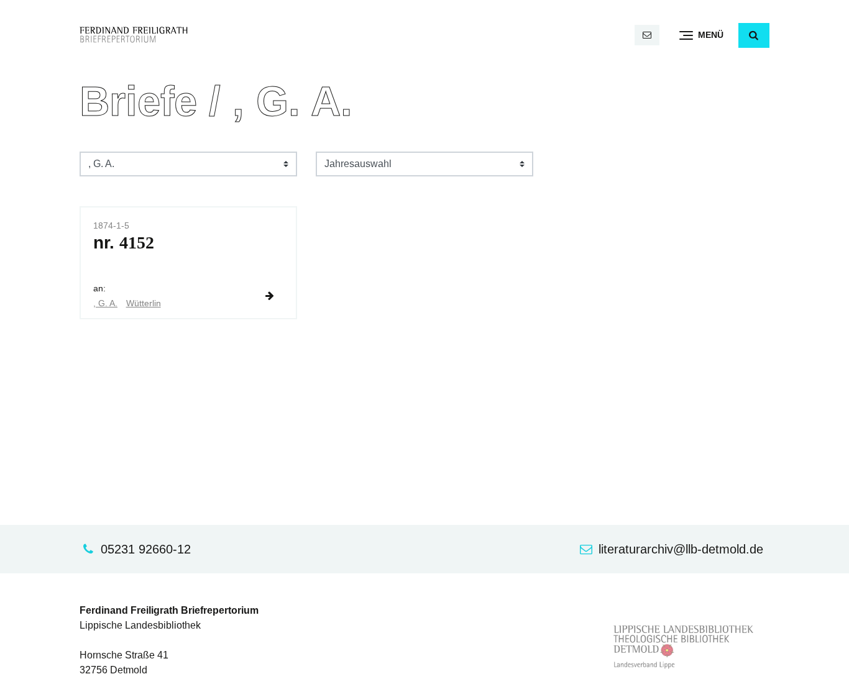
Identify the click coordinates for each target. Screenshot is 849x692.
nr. (123, 242)
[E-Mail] (647, 35)
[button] (753, 35)
